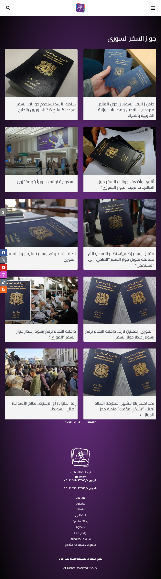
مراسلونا (80, 503)
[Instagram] (3, 274)
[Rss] (3, 289)
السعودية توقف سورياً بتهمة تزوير (46, 181)
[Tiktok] (3, 282)
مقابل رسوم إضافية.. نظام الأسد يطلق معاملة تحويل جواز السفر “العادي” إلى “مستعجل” (121, 259)
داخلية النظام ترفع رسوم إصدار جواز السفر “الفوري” (46, 334)
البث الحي (80, 515)
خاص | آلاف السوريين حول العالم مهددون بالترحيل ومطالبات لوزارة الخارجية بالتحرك (126, 109)
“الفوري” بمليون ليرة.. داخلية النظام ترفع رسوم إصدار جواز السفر (119, 334)
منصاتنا (81, 509)
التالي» (68, 421)
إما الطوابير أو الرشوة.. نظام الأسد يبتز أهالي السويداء (44, 406)
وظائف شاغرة (80, 521)
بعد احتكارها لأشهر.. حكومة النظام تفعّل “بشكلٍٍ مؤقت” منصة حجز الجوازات (124, 408)
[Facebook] (3, 252)
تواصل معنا (80, 532)
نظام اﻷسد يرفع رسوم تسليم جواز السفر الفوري (41, 256)
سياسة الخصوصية (80, 538)
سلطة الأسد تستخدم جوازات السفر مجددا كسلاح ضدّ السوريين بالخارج (46, 106)
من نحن (80, 497)
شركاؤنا (80, 527)
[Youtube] (3, 267)
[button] (153, 8)
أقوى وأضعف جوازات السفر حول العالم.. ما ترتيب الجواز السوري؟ (125, 184)
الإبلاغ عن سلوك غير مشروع (80, 544)
